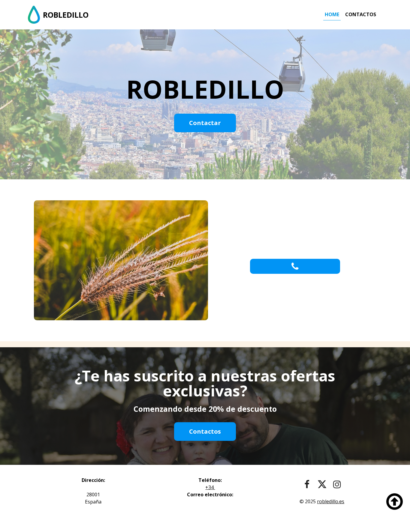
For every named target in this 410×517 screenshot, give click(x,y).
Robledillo (66, 15)
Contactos (360, 14)
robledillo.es (330, 501)
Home (332, 14)
